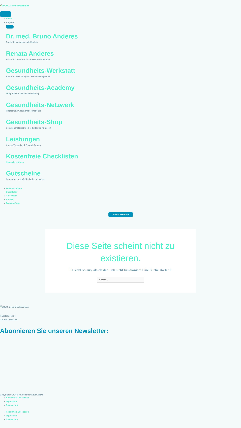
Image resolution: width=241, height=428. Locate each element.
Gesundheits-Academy (40, 87)
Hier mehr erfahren (15, 162)
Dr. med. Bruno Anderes (42, 36)
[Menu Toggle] (5, 14)
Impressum (11, 401)
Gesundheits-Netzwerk (40, 104)
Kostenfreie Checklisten (42, 156)
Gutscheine (23, 173)
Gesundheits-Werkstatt (40, 70)
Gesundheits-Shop (34, 121)
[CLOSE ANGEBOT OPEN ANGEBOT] (10, 27)
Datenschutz (12, 405)
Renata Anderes (30, 53)
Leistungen (23, 139)
